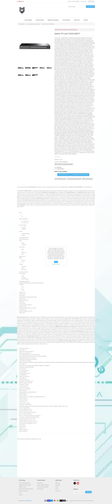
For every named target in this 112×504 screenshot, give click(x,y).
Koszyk (56, 488)
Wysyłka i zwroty (22, 486)
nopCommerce (28, 500)
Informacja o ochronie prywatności (26, 488)
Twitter (75, 483)
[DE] (19, 1)
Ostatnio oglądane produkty (43, 484)
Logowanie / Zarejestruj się (72, 1)
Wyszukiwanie (90, 6)
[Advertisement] (56, 468)
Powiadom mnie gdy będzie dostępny (64, 164)
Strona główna (28, 20)
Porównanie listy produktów (42, 486)
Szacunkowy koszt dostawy (80, 174)
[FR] (23, 1)
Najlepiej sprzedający (53, 20)
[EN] (18, 1)
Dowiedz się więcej (56, 264)
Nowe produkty (40, 20)
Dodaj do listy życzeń (61, 178)
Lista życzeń (57, 490)
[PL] (21, 1)
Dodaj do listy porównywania (75, 178)
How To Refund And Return (24, 482)
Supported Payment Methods (25, 484)
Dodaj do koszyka (64, 174)
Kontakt (86, 20)
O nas (20, 492)
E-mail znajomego (88, 178)
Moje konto (77, 20)
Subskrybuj (88, 492)
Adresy (56, 486)
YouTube (78, 483)
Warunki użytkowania (23, 490)
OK (56, 261)
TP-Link (60, 159)
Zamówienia (57, 484)
